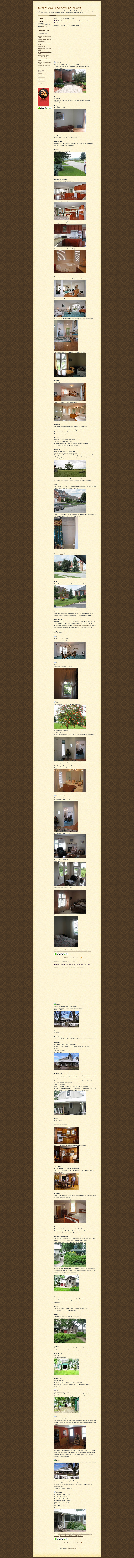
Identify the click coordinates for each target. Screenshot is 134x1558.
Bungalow (57, 951)
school (61, 554)
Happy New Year (42, 46)
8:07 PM (65, 957)
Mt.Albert (80, 1536)
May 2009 (40, 83)
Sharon (89, 951)
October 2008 (41, 79)
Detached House (64, 951)
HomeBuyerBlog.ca (72, 1548)
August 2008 (41, 75)
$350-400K (68, 1534)
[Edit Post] (81, 957)
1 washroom (81, 1534)
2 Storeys (87, 1534)
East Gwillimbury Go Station (80, 625)
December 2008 (41, 81)
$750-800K (75, 949)
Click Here (44, 26)
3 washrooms (88, 949)
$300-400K (61, 1534)
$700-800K (61, 949)
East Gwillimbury (74, 951)
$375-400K (75, 1534)
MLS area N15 (83, 951)
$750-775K (68, 949)
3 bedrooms (81, 949)
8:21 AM (64, 1542)
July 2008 (40, 73)
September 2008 (41, 77)
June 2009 (40, 85)
